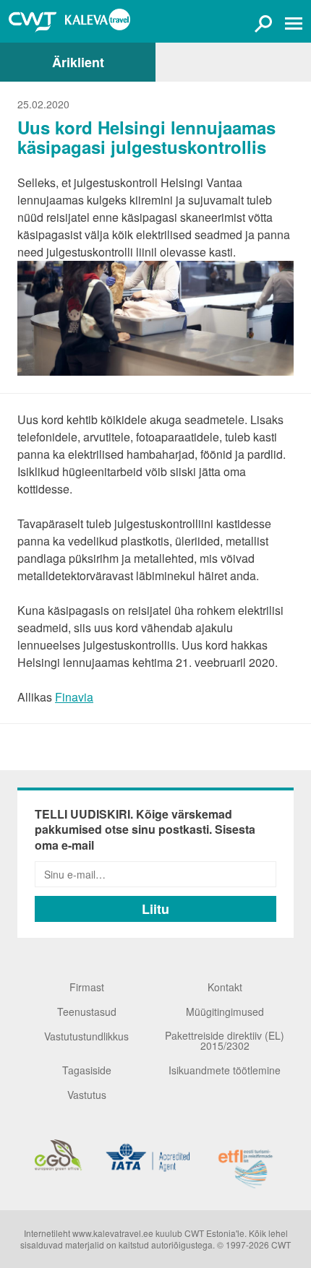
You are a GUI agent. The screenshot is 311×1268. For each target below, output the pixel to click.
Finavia (74, 697)
